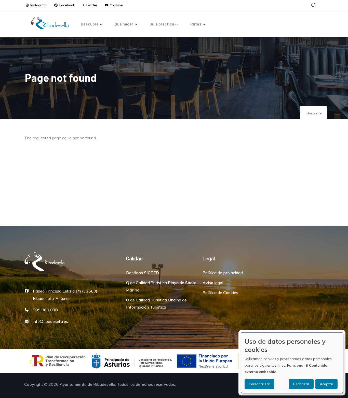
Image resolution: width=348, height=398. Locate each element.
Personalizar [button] (259, 384)
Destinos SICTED (142, 272)
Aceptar (326, 384)
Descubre (90, 23)
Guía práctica (162, 23)
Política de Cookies (220, 292)
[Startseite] (49, 23)
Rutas (196, 23)
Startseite (313, 113)
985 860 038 (45, 309)
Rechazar (301, 384)
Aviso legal (213, 282)
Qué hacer (124, 23)
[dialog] (292, 363)
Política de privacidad (223, 272)
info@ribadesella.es (50, 321)
